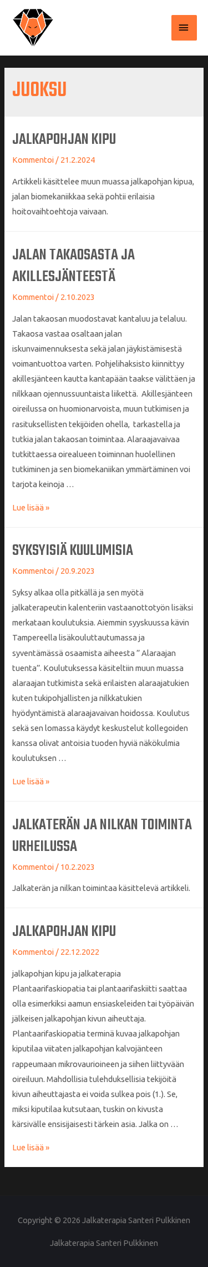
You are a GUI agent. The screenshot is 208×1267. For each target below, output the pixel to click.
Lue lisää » (30, 507)
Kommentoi (33, 159)
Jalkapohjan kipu (64, 140)
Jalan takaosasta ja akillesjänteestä (73, 266)
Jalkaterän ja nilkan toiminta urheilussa (102, 836)
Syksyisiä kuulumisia (72, 551)
